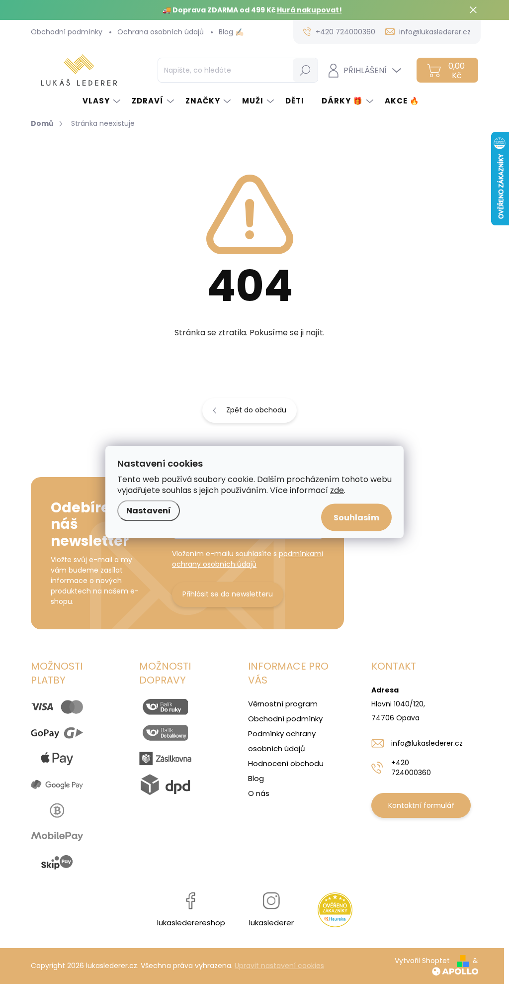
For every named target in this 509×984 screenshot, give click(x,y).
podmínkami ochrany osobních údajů (247, 559)
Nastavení (148, 510)
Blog (256, 778)
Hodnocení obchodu (286, 763)
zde (337, 490)
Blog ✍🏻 (231, 32)
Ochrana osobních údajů (160, 32)
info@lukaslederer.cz (427, 743)
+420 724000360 (411, 768)
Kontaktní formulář (421, 805)
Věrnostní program (283, 703)
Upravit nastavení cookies (279, 966)
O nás (258, 793)
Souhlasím (356, 517)
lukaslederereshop (191, 922)
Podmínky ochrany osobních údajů (282, 741)
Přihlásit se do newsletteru (227, 594)
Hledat (305, 70)
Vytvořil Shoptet (422, 961)
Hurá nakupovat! (309, 10)
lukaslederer (271, 922)
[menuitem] (102, 100)
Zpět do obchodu (256, 410)
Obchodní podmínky (66, 32)
